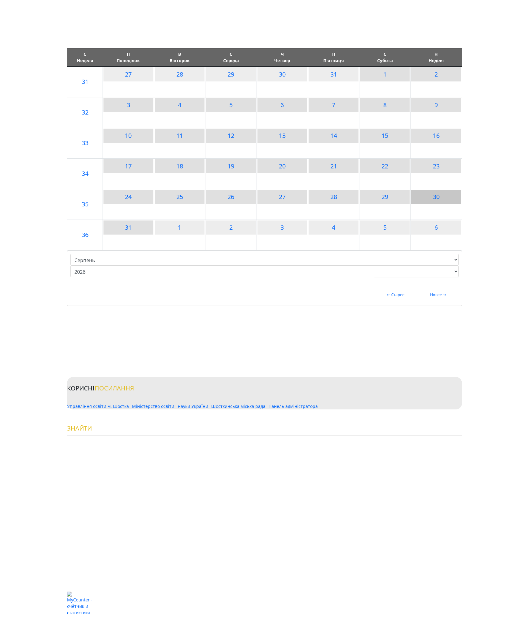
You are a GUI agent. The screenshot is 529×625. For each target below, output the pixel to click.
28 (179, 74)
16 (436, 135)
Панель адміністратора (293, 406)
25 (179, 197)
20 (282, 166)
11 (179, 135)
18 (179, 166)
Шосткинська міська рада (238, 406)
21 (333, 166)
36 (85, 235)
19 (230, 166)
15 (384, 135)
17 (128, 166)
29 (230, 74)
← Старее (395, 294)
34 (85, 173)
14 (333, 135)
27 (128, 74)
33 (85, 143)
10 (128, 135)
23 (436, 166)
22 (384, 166)
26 (230, 197)
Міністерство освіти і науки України (170, 406)
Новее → (438, 294)
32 (85, 112)
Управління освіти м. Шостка (98, 406)
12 (230, 135)
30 (282, 74)
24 (128, 197)
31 (85, 81)
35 (85, 204)
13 (282, 135)
